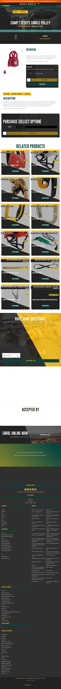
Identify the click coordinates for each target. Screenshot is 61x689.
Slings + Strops (51, 260)
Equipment (3, 509)
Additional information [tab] (17, 94)
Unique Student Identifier (6, 548)
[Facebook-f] (25, 487)
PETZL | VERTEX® (6, 246)
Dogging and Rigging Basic (51, 563)
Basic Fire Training (35, 516)
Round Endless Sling (36, 273)
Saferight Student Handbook (7, 534)
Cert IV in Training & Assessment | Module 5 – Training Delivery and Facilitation (52, 538)
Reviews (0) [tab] (27, 94)
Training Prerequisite (5, 541)
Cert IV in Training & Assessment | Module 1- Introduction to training (52, 528)
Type (30, 73)
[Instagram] (28, 487)
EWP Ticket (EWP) (49, 565)
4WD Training (48, 507)
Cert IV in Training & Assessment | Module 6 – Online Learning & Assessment (38, 543)
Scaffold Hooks (26, 287)
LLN (2, 536)
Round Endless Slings (54, 261)
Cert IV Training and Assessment (52, 541)
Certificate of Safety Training (37, 546)
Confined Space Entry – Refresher (38, 556)
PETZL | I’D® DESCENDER (7, 192)
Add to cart (44, 80)
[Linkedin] (35, 487)
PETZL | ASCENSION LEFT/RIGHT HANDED (10, 219)
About (2, 518)
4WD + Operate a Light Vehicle (38, 507)
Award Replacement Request (7, 532)
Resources (3, 514)
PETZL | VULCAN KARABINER (38, 219)
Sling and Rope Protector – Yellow (10, 273)
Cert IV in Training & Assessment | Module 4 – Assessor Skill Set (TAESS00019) (38, 538)
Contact (2, 523)
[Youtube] (30, 487)
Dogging (33, 563)
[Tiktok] (33, 487)
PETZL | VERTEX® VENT (37, 165)
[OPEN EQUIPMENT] (26, 12)
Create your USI (4, 554)
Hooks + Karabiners (48, 206)
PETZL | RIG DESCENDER (37, 192)
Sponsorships (4, 522)
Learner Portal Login (5, 556)
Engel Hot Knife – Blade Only (38, 246)
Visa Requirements (5, 539)
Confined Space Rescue (36, 559)
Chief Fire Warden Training (37, 549)
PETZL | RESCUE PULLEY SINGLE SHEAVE (10, 165)
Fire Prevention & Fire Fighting (52, 570)
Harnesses (48, 287)
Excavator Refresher (36, 568)
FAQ (2, 552)
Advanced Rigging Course (37, 509)
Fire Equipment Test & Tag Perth (38, 570)
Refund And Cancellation (6, 545)
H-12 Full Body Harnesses (54, 287)
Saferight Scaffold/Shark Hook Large (10, 300)
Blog (2, 516)
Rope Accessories (25, 261)
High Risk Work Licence (6, 543)
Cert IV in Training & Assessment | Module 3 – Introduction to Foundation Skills (52, 533)
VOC (2, 511)
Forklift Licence (49, 576)
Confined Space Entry (50, 553)
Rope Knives (54, 233)
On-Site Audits (4, 520)
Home (19, 26)
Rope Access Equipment (26, 26)
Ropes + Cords (46, 233)
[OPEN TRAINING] (18, 12)
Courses (3, 507)
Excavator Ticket (49, 568)
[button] (22, 51)
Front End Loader (35, 579)
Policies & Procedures (5, 546)
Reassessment (4, 538)
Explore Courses (19, 1)
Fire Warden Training (50, 572)
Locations (3, 513)
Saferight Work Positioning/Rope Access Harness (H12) (44, 300)
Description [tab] (6, 94)
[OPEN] (39, 4)
